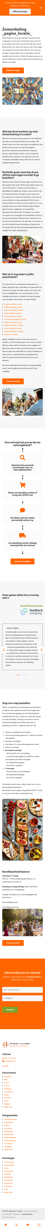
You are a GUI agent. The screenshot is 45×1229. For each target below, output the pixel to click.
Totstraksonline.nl (9, 1217)
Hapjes (6, 1095)
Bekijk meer (8, 1107)
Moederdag (8, 1177)
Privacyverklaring (30, 1211)
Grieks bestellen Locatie (13, 328)
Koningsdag (8, 1171)
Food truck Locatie (11, 334)
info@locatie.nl (9, 1061)
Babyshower (8, 1134)
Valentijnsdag (9, 1165)
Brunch (7, 1086)
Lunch (6, 1082)
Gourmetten (8, 1092)
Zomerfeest (8, 1183)
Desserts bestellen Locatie (13, 331)
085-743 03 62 (10, 1058)
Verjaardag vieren (10, 1119)
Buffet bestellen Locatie (13, 307)
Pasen (6, 1168)
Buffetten (7, 1076)
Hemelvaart (8, 1180)
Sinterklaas (8, 1186)
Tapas (6, 1101)
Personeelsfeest (10, 1140)
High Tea (7, 1098)
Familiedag (8, 1146)
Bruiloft (7, 1125)
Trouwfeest (8, 1143)
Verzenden (10, 1009)
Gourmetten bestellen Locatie (15, 319)
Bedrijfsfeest (8, 1122)
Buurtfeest (8, 1128)
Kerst (6, 1189)
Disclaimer (17, 1214)
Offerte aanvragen (13, 70)
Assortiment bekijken (22, 561)
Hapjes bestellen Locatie (13, 304)
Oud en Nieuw (9, 1162)
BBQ (5, 1079)
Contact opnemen (13, 381)
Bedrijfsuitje (8, 1131)
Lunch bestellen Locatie (13, 316)
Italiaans (7, 1104)
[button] (3, 650)
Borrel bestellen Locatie (13, 322)
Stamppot (8, 1089)
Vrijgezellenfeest (10, 1137)
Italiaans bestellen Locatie (13, 325)
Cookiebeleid (7, 1214)
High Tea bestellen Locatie (13, 310)
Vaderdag (7, 1174)
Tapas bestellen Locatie (12, 313)
